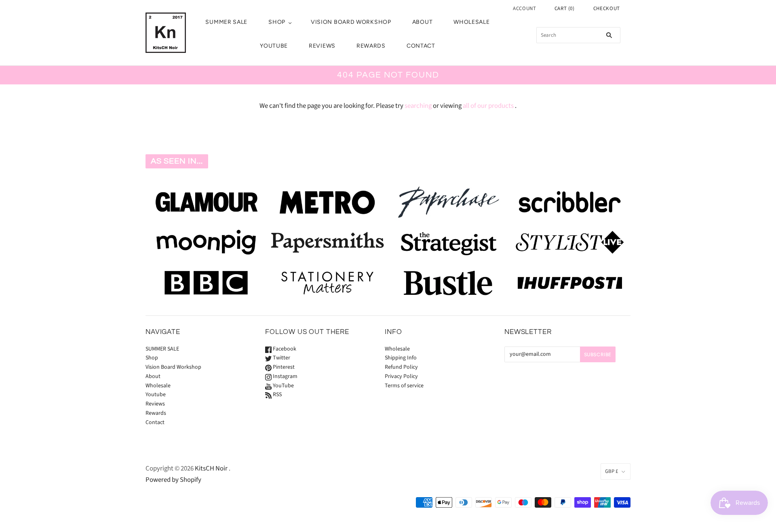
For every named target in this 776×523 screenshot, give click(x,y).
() (565, 8)
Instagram (284, 376)
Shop (276, 22)
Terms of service (404, 386)
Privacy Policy (401, 376)
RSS (277, 395)
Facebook (284, 349)
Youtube (274, 45)
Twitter (281, 358)
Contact (421, 45)
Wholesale (471, 22)
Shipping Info (401, 358)
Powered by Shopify (173, 480)
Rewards (371, 45)
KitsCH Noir (211, 468)
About (422, 22)
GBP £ (611, 471)
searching (418, 106)
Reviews (322, 45)
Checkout (606, 8)
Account (524, 8)
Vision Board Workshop (351, 22)
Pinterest (283, 367)
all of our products (488, 106)
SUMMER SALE (226, 22)
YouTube (283, 386)
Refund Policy (401, 367)
